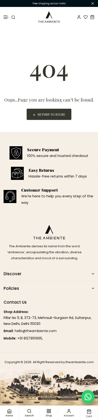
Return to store (51, 114)
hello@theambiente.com (36, 330)
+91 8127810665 (29, 338)
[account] (79, 17)
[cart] (92, 17)
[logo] (49, 17)
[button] (6, 17)
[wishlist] (85, 17)
